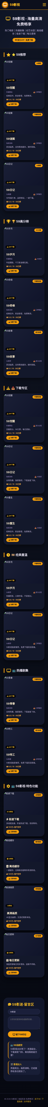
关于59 (37, 1099)
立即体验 (13, 832)
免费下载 (13, 104)
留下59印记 (20, 1034)
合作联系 (27, 1101)
